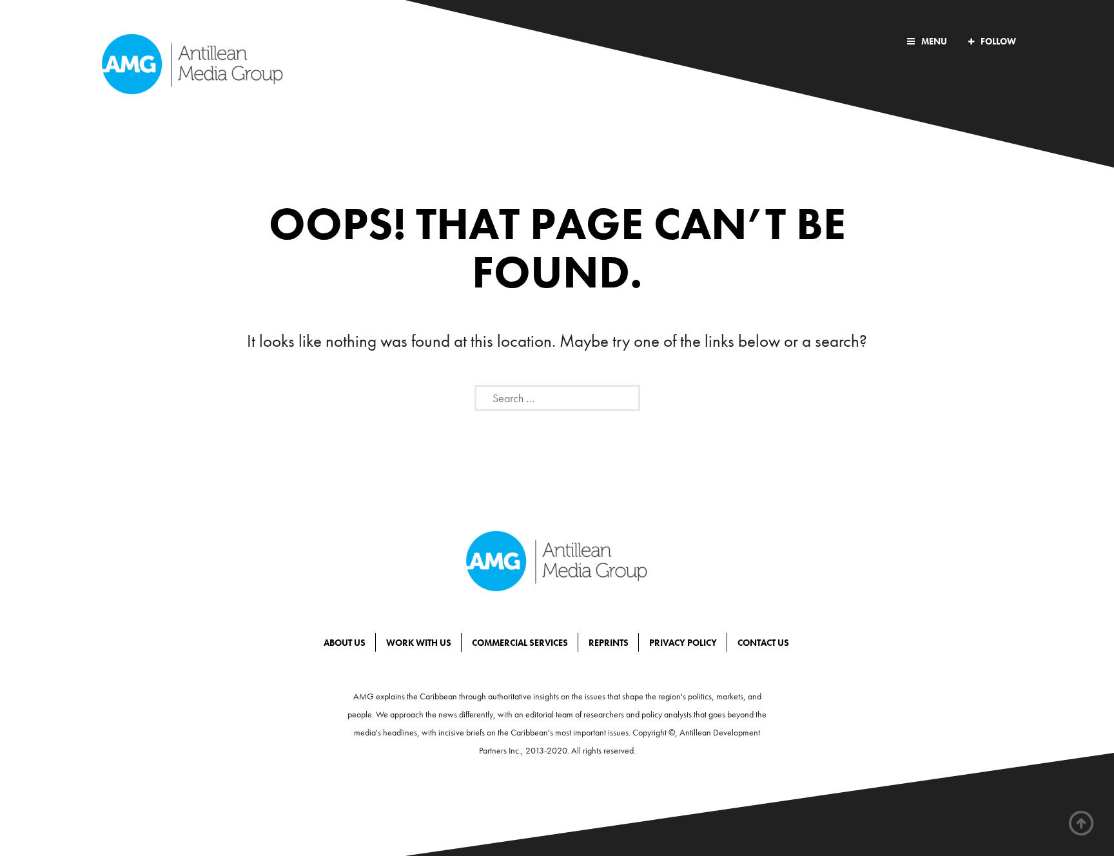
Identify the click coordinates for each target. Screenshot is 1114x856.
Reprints (609, 642)
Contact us (763, 642)
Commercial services (520, 642)
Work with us (418, 642)
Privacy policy (683, 642)
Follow (998, 41)
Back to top (1082, 824)
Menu (934, 41)
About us (345, 642)
